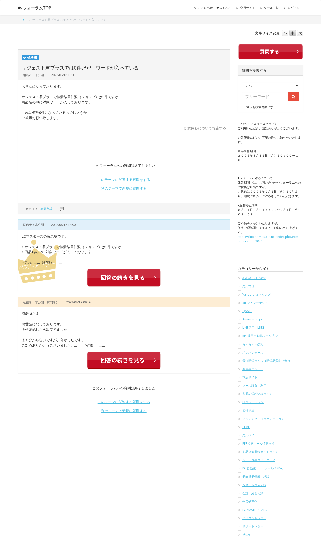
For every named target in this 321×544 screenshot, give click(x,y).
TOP (24, 20)
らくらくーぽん (252, 344)
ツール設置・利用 (254, 385)
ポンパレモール (252, 352)
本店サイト (249, 377)
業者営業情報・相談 (255, 476)
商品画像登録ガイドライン (260, 452)
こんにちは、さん (214, 8)
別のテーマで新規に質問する (124, 188)
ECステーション (253, 402)
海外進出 (248, 410)
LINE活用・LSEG (253, 327)
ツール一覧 (271, 8)
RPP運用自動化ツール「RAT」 (262, 336)
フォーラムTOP (37, 8)
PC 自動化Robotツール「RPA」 (263, 468)
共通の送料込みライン (257, 394)
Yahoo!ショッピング (256, 294)
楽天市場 (46, 209)
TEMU (246, 427)
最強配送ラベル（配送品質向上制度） (267, 361)
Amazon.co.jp (252, 319)
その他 (246, 534)
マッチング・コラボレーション (263, 419)
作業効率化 (249, 501)
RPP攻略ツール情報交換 (258, 443)
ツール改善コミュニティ (258, 460)
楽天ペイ (248, 435)
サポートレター (252, 526)
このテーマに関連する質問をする (124, 179)
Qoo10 (247, 311)
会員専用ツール (252, 369)
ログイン (294, 8)
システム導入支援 (254, 485)
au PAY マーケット (255, 303)
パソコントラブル (254, 518)
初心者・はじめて (254, 278)
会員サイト (247, 8)
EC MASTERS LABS (254, 510)
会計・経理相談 (252, 493)
